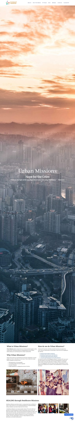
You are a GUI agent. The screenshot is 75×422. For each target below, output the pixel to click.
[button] (71, 418)
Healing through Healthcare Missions (47, 353)
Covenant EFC (66, 2)
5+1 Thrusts (44, 2)
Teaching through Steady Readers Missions (48, 356)
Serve (49, 2)
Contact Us (60, 2)
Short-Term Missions (37, 2)
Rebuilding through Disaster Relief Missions (48, 355)
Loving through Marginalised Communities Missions (50, 357)
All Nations (54, 2)
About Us (29, 2)
